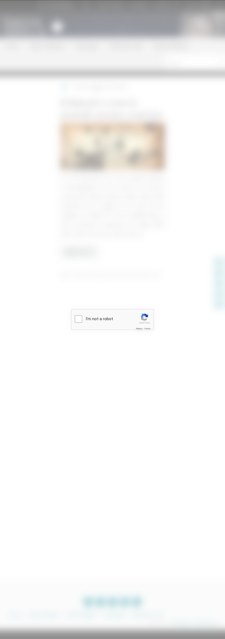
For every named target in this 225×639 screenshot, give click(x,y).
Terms (147, 328)
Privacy (139, 328)
